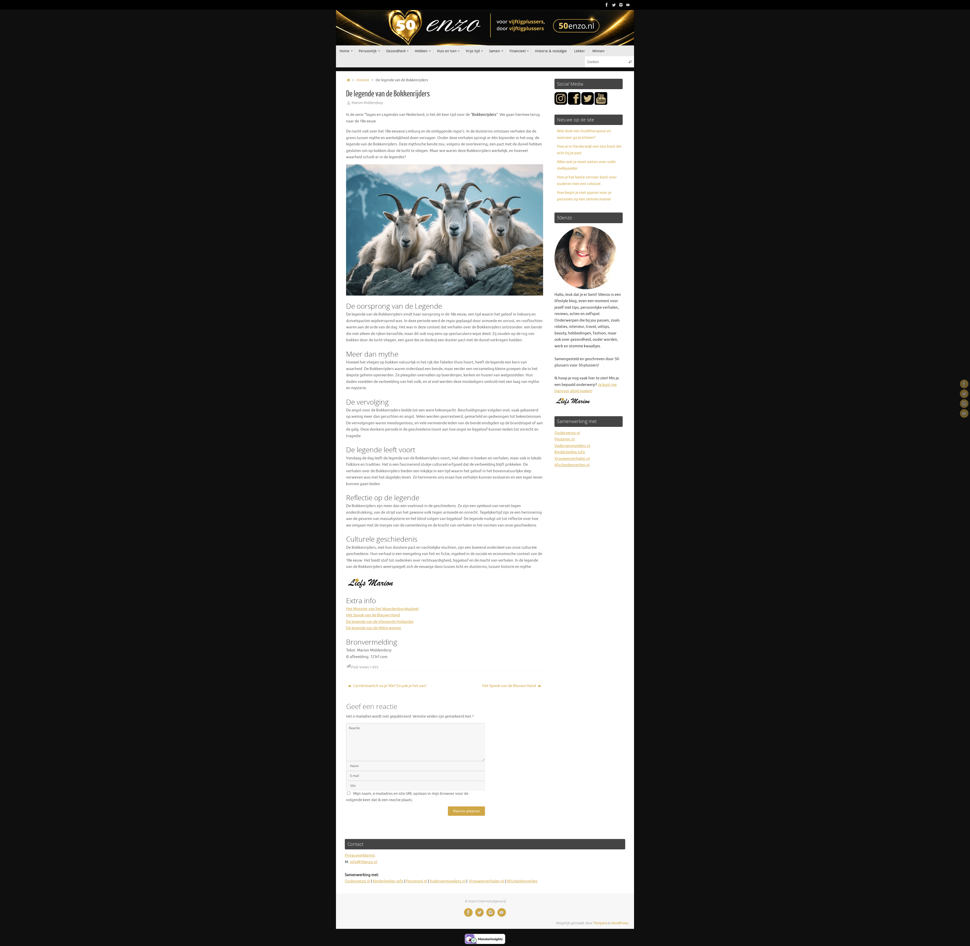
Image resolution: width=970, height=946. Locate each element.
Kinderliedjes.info (569, 452)
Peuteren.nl (564, 439)
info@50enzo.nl (363, 862)
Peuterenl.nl (416, 881)
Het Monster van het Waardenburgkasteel (382, 609)
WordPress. (620, 923)
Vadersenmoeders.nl (572, 445)
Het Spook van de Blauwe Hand (373, 615)
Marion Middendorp (367, 103)
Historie (362, 80)
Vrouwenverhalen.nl (572, 458)
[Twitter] (613, 4)
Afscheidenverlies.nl (572, 465)
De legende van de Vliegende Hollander (380, 621)
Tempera (600, 923)
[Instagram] (620, 4)
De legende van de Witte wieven (373, 628)
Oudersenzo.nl (567, 433)
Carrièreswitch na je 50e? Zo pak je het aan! (389, 686)
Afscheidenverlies (522, 881)
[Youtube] (628, 4)
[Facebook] (606, 4)
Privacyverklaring (360, 855)
